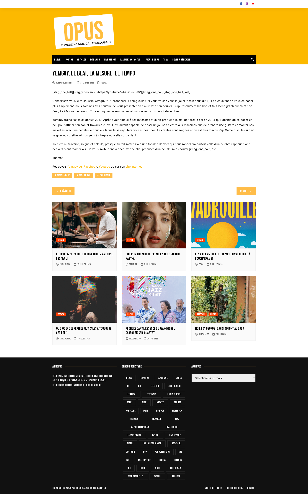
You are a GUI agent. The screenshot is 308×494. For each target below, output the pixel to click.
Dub (139, 386)
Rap (128, 460)
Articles (81, 59)
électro (176, 476)
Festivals (151, 394)
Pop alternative (162, 451)
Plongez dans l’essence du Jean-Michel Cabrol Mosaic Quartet (150, 330)
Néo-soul (176, 443)
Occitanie (130, 451)
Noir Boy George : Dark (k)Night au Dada (219, 328)
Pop (145, 451)
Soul (157, 468)
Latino (155, 435)
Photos (69, 59)
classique (163, 378)
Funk (144, 402)
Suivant (244, 191)
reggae (162, 460)
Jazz (177, 419)
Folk (129, 402)
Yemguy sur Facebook (82, 166)
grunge (177, 402)
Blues (129, 378)
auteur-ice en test (65, 82)
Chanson (144, 378)
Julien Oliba (204, 334)
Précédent (65, 191)
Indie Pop (160, 410)
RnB (129, 468)
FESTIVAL (131, 394)
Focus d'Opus (174, 394)
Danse (179, 378)
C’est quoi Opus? (235, 488)
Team (165, 59)
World (157, 476)
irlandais (156, 419)
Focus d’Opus (152, 59)
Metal (130, 443)
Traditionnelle (135, 476)
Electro (155, 386)
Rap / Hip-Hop (84, 175)
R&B (180, 451)
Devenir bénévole (181, 59)
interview (133, 419)
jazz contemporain (139, 427)
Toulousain (104, 175)
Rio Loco (178, 460)
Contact (251, 488)
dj (128, 386)
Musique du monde (152, 443)
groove (160, 402)
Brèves (57, 59)
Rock (142, 468)
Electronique (63, 175)
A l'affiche (201, 314)
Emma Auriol (65, 264)
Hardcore (130, 410)
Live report (110, 59)
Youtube (104, 166)
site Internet (134, 166)
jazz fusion (172, 427)
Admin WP (133, 264)
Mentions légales (213, 488)
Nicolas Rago (135, 338)
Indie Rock (177, 410)
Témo (201, 264)
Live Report (175, 435)
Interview (95, 59)
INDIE (145, 410)
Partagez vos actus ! (131, 59)
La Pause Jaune (134, 435)
